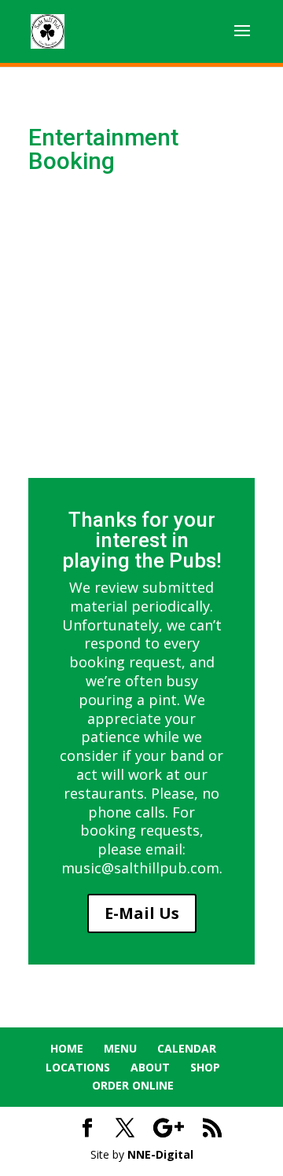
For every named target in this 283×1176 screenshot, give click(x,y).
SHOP (205, 1067)
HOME (66, 1048)
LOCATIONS (78, 1067)
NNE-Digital (160, 1154)
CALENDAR (186, 1048)
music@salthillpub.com (140, 867)
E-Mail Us (142, 913)
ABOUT (150, 1067)
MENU (120, 1048)
